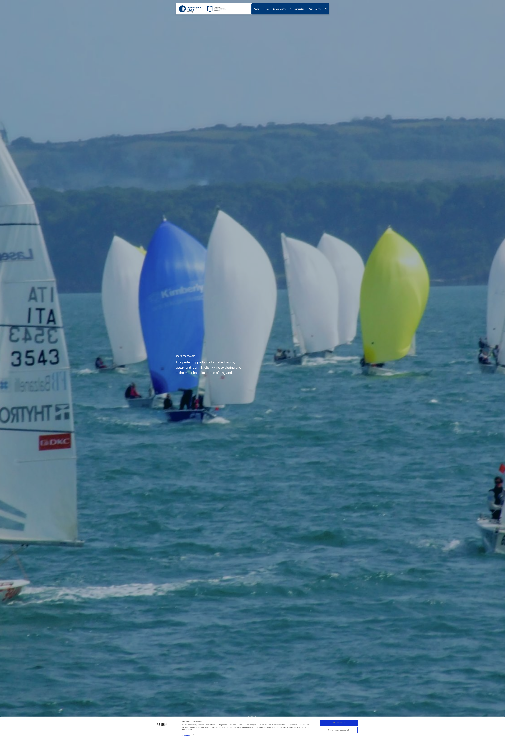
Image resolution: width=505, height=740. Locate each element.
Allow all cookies (339, 723)
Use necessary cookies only (339, 730)
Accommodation (297, 9)
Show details (186, 735)
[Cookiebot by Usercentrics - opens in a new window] (161, 724)
